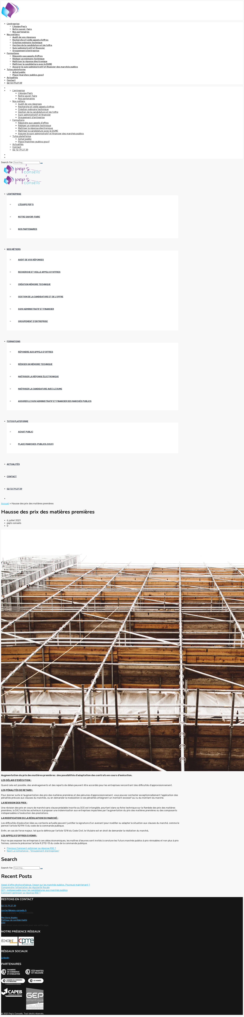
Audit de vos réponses (24, 37)
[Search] (41, 163)
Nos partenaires (20, 32)
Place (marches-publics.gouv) (28, 75)
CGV (3, 922)
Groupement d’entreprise (25, 50)
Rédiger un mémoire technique (28, 58)
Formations (13, 53)
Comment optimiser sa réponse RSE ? (21, 893)
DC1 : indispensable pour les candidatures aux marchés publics (34, 890)
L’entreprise (13, 24)
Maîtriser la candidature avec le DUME (32, 64)
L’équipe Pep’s (19, 26)
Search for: (7, 162)
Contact (11, 80)
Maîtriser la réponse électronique (29, 61)
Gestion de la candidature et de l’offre (32, 45)
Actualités (12, 77)
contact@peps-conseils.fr (14, 910)
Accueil (5, 503)
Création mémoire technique (27, 42)
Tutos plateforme (16, 69)
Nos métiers (13, 34)
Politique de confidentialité (14, 920)
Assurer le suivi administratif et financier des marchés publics (45, 67)
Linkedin (5, 957)
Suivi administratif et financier (28, 48)
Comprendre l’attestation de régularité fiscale (25, 887)
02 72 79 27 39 (14, 83)
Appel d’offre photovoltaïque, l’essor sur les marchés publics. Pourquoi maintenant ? (45, 884)
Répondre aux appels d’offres (27, 56)
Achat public (18, 72)
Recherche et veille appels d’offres (30, 40)
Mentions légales (9, 917)
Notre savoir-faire (22, 29)
